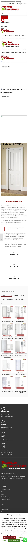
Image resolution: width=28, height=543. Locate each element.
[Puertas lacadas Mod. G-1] (7, 365)
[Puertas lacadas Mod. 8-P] (7, 312)
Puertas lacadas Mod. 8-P (7, 321)
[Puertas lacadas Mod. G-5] (7, 382)
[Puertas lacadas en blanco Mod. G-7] (20, 382)
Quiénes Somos (5, 509)
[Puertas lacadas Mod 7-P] (20, 312)
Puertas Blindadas (5, 499)
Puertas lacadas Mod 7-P (20, 321)
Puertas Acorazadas (5, 496)
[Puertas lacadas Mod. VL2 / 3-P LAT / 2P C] (7, 347)
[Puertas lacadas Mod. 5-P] (7, 330)
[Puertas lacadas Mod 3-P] (20, 330)
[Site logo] (10, 8)
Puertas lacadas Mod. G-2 (20, 374)
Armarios (3, 491)
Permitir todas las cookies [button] (14, 540)
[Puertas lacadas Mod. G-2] (20, 365)
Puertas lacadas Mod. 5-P (7, 338)
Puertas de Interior (5, 489)
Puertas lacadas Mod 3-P (20, 338)
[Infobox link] (14, 254)
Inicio (2, 506)
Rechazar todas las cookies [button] (9, 537)
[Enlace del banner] (14, 74)
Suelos (2, 494)
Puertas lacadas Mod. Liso (20, 355)
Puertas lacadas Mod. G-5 (7, 391)
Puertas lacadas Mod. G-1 (7, 374)
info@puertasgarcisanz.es (7, 439)
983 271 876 (4, 26)
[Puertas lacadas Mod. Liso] (20, 347)
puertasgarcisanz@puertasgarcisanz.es (11, 1)
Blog (2, 511)
